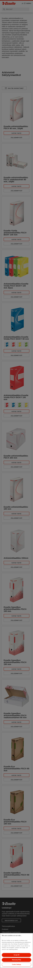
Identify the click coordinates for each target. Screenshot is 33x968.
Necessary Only (16, 959)
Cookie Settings (16, 964)
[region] (16, 950)
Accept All (16, 955)
